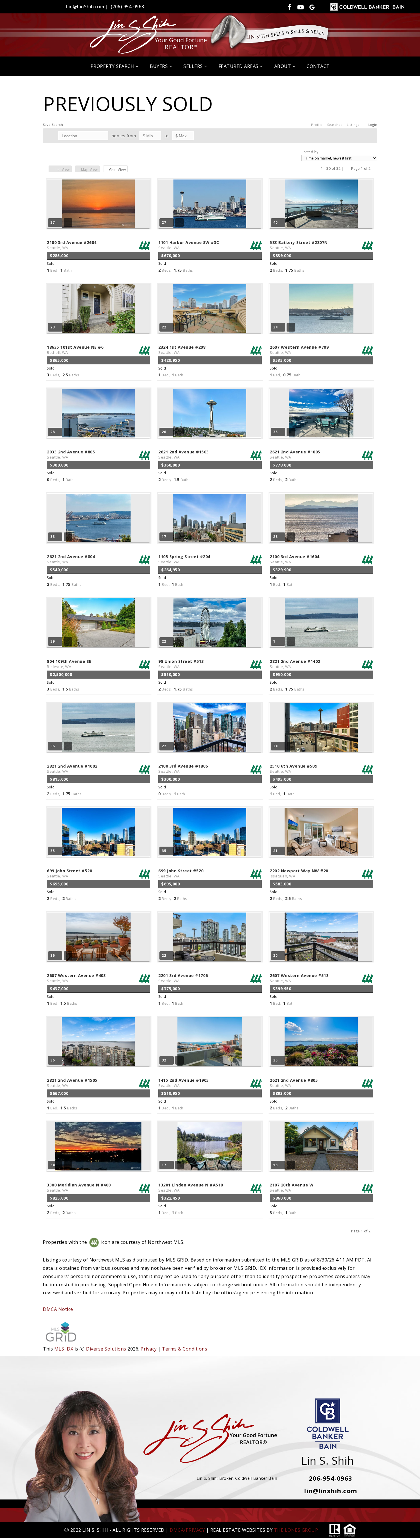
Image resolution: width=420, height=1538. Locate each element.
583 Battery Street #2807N (299, 245)
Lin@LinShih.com (85, 6)
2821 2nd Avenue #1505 (72, 1082)
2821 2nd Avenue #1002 (72, 768)
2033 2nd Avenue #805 (71, 454)
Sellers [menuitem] (193, 66)
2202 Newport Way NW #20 (299, 873)
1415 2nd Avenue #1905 (183, 1082)
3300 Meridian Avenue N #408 (79, 1187)
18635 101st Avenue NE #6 (75, 349)
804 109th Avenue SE (69, 664)
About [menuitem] (283, 66)
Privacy (149, 1349)
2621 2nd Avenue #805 (294, 1082)
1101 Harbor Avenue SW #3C (188, 245)
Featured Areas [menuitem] (239, 66)
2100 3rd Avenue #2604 (72, 245)
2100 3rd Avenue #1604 (294, 559)
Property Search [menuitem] (113, 66)
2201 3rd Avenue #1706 (183, 978)
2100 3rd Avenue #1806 (183, 768)
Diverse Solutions (106, 1349)
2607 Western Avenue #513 (299, 978)
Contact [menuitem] (318, 66)
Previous (347, 168)
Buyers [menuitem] (159, 66)
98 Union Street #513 (181, 664)
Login (372, 124)
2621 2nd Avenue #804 (71, 559)
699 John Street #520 (69, 873)
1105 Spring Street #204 (184, 559)
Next (374, 168)
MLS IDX (63, 1349)
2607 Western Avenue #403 (76, 978)
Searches (334, 124)
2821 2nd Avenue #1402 (295, 664)
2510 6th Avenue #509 (293, 768)
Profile (317, 124)
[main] (210, 714)
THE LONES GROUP (296, 1530)
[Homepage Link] (210, 34)
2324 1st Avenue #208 (181, 349)
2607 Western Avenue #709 (299, 349)
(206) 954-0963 (127, 6)
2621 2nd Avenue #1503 (183, 454)
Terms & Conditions (184, 1349)
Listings (353, 124)
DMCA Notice (58, 1309)
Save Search (53, 124)
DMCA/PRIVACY (187, 1530)
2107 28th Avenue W (291, 1187)
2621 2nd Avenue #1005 (295, 454)
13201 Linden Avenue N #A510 (190, 1187)
